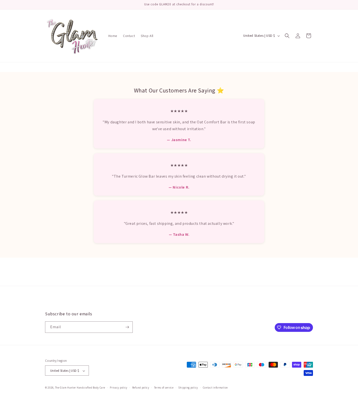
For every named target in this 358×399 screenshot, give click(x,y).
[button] (287, 35)
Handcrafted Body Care (91, 388)
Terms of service (164, 387)
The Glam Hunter (66, 388)
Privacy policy (118, 387)
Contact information (215, 387)
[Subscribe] (127, 327)
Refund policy (140, 387)
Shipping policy (188, 387)
